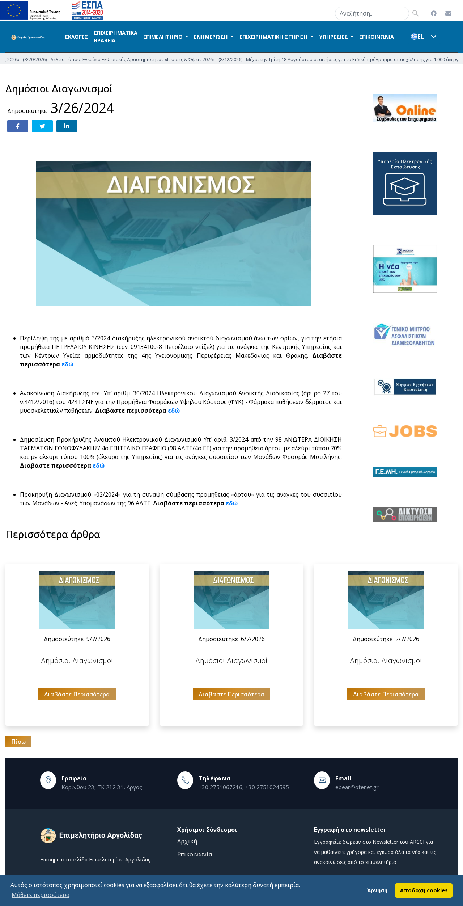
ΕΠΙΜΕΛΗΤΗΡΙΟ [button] (163, 36)
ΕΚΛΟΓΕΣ (76, 36)
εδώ (67, 364)
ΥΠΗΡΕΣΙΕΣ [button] (334, 36)
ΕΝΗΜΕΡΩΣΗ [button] (211, 36)
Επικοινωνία (194, 854)
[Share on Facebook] (17, 126)
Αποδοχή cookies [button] (424, 890)
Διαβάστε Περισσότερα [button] (77, 694)
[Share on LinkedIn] (66, 126)
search (326, 12)
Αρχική (187, 841)
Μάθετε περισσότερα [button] (40, 895)
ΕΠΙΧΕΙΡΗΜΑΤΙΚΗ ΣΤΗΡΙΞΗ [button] (274, 36)
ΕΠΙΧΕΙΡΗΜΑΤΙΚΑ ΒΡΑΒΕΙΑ (115, 36)
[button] (434, 36)
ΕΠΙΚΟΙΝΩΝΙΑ (376, 36)
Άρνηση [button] (377, 890)
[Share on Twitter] (42, 126)
